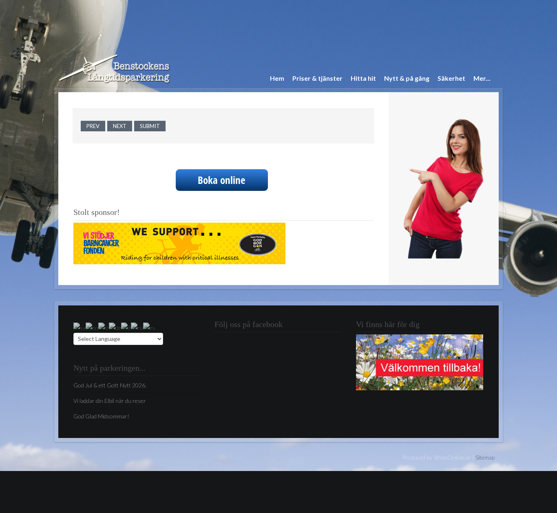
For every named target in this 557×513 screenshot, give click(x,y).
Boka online (221, 180)
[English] (92, 326)
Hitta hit (363, 78)
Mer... (482, 78)
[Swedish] (79, 326)
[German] (115, 326)
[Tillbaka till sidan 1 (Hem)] (419, 361)
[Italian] (126, 326)
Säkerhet (451, 78)
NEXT (119, 126)
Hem (277, 78)
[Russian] (137, 326)
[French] (103, 326)
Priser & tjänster (317, 78)
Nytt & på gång (406, 78)
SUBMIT (150, 126)
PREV (92, 126)
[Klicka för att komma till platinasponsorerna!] (179, 242)
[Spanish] (149, 326)
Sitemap (485, 457)
